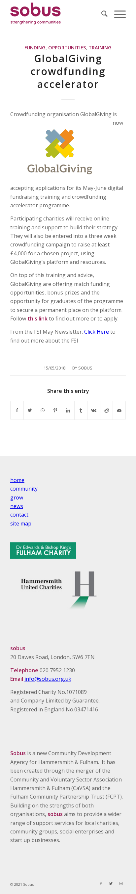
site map (20, 523)
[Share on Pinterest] (55, 410)
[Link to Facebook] (101, 883)
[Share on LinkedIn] (68, 410)
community (24, 488)
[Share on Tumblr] (81, 410)
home (17, 480)
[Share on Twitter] (30, 410)
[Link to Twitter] (111, 883)
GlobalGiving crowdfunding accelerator (68, 71)
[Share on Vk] (93, 410)
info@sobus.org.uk (47, 678)
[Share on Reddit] (106, 410)
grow (16, 497)
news (16, 506)
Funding (35, 47)
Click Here (96, 331)
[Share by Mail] (119, 410)
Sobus (85, 368)
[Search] (101, 13)
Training (100, 47)
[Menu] (117, 13)
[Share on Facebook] (17, 410)
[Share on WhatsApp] (42, 410)
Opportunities (67, 47)
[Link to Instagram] (121, 883)
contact (19, 514)
